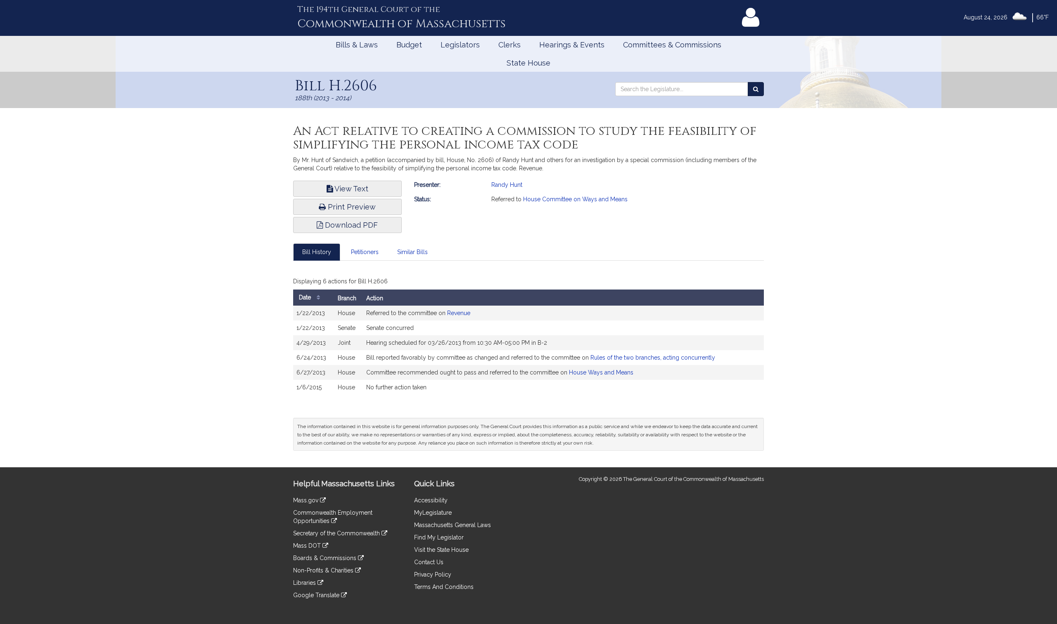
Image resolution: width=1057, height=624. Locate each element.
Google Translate (317, 595)
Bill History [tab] (316, 252)
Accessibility (431, 500)
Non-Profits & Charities (324, 570)
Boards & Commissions (325, 558)
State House (528, 63)
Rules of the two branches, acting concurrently (652, 357)
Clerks (509, 44)
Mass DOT (307, 545)
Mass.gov (306, 500)
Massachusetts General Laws (452, 525)
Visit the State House (441, 549)
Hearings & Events (571, 44)
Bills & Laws (357, 44)
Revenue (458, 313)
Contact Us (428, 562)
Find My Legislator (439, 537)
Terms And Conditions (444, 587)
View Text (350, 188)
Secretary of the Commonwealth (337, 533)
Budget (409, 44)
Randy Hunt (506, 184)
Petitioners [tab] (365, 252)
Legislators (460, 44)
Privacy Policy (432, 574)
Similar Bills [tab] (412, 252)
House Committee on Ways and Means (575, 199)
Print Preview (351, 207)
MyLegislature (433, 512)
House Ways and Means (601, 372)
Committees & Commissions (672, 44)
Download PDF (350, 225)
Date (306, 297)
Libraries (305, 582)
